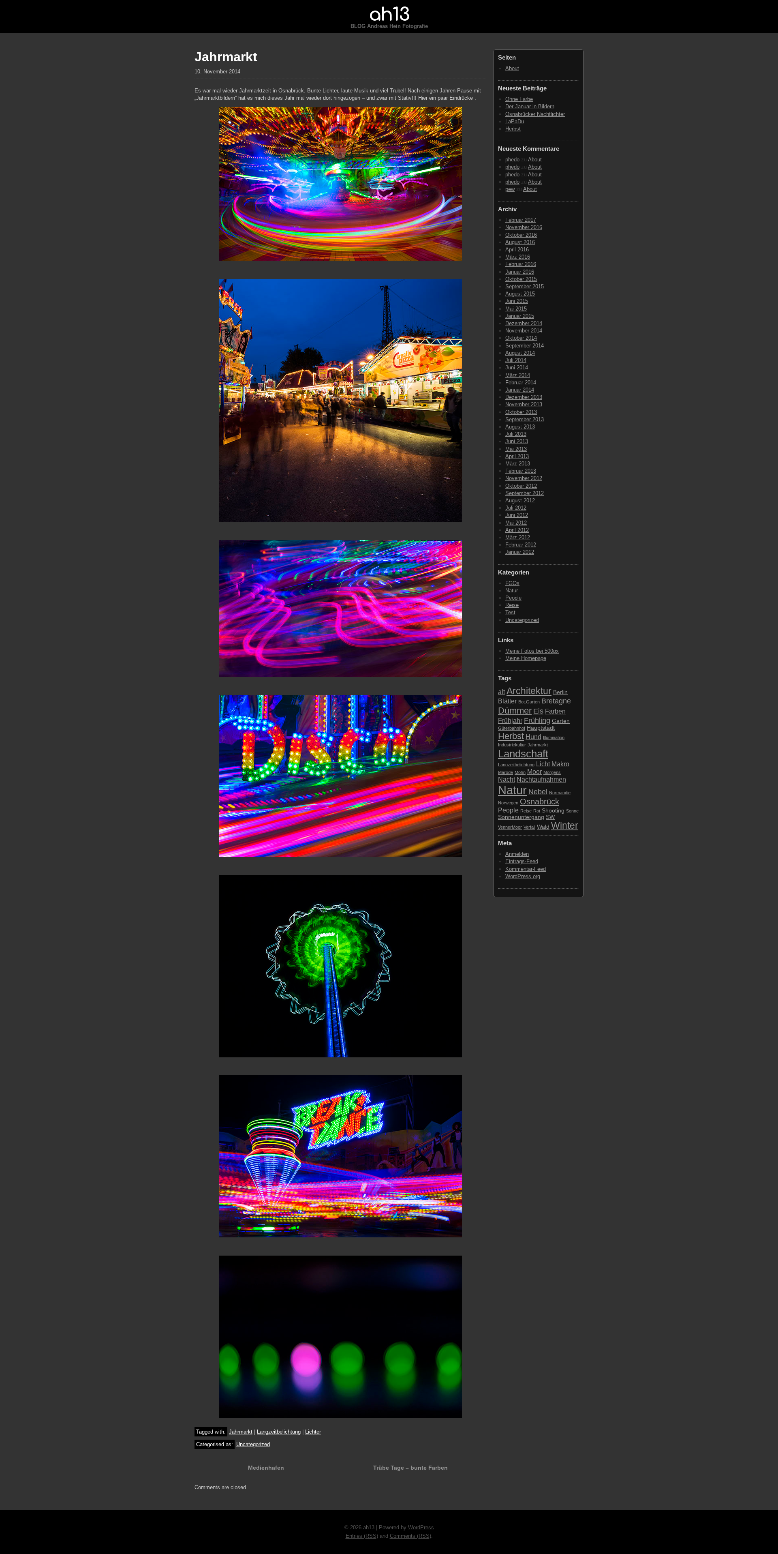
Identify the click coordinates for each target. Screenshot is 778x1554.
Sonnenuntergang (521, 817)
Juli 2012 (515, 508)
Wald (543, 827)
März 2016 (517, 257)
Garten (561, 721)
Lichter (313, 1432)
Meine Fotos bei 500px (532, 651)
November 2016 (523, 227)
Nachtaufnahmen (541, 779)
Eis (538, 711)
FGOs (512, 583)
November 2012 (523, 478)
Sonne (572, 810)
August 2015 (520, 294)
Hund (533, 736)
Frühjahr (510, 720)
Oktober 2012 (521, 486)
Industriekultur (512, 744)
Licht (543, 763)
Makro (560, 763)
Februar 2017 (520, 220)
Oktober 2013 (521, 412)
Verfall (529, 827)
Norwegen (508, 802)
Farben (555, 711)
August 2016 (520, 242)
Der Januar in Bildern (529, 106)
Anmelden (517, 854)
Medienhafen (266, 1467)
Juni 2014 (516, 367)
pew (510, 189)
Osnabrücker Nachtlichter (535, 114)
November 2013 (523, 404)
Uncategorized (253, 1444)
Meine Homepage (525, 658)
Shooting (553, 811)
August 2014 (520, 353)
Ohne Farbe (519, 99)
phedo (512, 159)
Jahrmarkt (240, 1432)
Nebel (537, 791)
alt (501, 691)
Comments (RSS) (410, 1536)
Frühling (537, 720)
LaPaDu (514, 121)
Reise (512, 605)
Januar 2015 (519, 316)
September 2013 (524, 419)
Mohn (520, 772)
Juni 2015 (516, 301)
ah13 (389, 14)
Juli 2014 (515, 360)
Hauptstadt (541, 728)
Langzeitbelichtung (279, 1432)
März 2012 (517, 537)
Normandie (560, 792)
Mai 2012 (516, 523)
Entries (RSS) (362, 1536)
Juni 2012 (516, 515)
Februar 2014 (520, 382)
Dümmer (515, 710)
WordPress (421, 1527)
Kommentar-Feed (525, 869)
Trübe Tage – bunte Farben (410, 1467)
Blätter (507, 701)
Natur (511, 590)
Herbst (513, 129)
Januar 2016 (519, 272)
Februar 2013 (520, 471)
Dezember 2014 (523, 323)
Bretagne (556, 701)
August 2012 (520, 500)
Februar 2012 (520, 545)
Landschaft (523, 754)
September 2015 (524, 286)
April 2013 (517, 456)
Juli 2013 (515, 434)
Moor (534, 771)
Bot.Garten (529, 701)
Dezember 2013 (523, 397)
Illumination (553, 737)
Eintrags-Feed (521, 861)
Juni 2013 (516, 441)
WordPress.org (522, 876)
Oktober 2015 (521, 279)
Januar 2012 (519, 552)
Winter (564, 825)
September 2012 (524, 493)
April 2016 (517, 249)
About (512, 68)
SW (550, 817)
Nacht (506, 779)
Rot (536, 810)
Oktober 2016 (521, 235)
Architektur (529, 691)
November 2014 (523, 331)
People (513, 598)
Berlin (560, 692)
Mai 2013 (516, 449)
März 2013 (517, 464)
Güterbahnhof (511, 728)
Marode (505, 772)
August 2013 (520, 427)
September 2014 (524, 346)
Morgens (552, 772)
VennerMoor (510, 827)
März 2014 (517, 375)
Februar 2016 (520, 264)
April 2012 (517, 530)
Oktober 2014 (521, 338)
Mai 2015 (516, 309)
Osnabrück (539, 801)
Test (510, 612)
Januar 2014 (519, 390)
